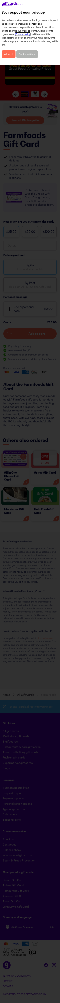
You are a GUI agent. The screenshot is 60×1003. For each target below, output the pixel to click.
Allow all (8, 54)
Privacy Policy (22, 34)
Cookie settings (27, 54)
